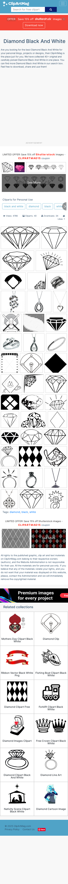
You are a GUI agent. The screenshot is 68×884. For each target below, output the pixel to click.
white (59, 206)
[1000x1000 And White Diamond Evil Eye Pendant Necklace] (55, 479)
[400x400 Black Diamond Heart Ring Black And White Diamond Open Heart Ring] (11, 344)
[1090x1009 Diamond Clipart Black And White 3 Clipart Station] (31, 500)
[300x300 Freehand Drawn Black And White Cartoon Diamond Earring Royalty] (56, 500)
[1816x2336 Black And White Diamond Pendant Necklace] (9, 500)
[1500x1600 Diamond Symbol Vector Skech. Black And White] (10, 421)
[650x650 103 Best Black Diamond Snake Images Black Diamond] (13, 303)
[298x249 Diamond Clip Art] (56, 403)
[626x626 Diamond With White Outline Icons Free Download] (10, 438)
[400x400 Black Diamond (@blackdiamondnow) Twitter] (56, 324)
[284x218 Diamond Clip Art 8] (33, 421)
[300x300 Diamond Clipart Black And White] (57, 421)
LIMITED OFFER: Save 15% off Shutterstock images (33, 521)
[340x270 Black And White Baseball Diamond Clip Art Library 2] (13, 282)
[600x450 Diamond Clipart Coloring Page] (51, 262)
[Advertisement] (34, 106)
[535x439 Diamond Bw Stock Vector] (32, 404)
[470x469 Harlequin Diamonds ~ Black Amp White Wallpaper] (30, 457)
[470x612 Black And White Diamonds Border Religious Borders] (9, 364)
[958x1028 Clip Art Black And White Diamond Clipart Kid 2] (34, 385)
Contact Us (29, 829)
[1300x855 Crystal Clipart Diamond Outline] (20, 239)
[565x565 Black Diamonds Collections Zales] (34, 344)
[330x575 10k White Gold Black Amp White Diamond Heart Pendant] (60, 303)
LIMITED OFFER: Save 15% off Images (33, 154)
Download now (34, 25)
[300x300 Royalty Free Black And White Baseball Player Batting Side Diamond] (55, 457)
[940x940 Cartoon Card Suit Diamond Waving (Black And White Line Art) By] (11, 385)
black (47, 206)
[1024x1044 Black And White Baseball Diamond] (11, 324)
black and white (13, 206)
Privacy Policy (12, 829)
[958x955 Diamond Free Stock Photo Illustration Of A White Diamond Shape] (10, 404)
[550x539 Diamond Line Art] (54, 239)
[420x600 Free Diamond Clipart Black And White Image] (9, 457)
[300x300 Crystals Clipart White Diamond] (56, 385)
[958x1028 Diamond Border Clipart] (37, 282)
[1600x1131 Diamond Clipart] (17, 262)
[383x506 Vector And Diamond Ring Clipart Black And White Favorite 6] (9, 479)
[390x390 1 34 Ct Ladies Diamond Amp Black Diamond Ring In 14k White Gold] (57, 282)
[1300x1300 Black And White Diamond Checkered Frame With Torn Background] (33, 324)
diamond (34, 206)
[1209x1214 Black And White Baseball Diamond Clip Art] (31, 364)
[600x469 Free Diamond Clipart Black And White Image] (55, 438)
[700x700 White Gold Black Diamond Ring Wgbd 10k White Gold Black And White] (31, 479)
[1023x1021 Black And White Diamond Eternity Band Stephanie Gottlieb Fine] (56, 344)
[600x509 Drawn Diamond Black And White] (31, 438)
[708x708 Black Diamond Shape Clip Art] (55, 364)
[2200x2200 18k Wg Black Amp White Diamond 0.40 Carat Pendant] (39, 303)
